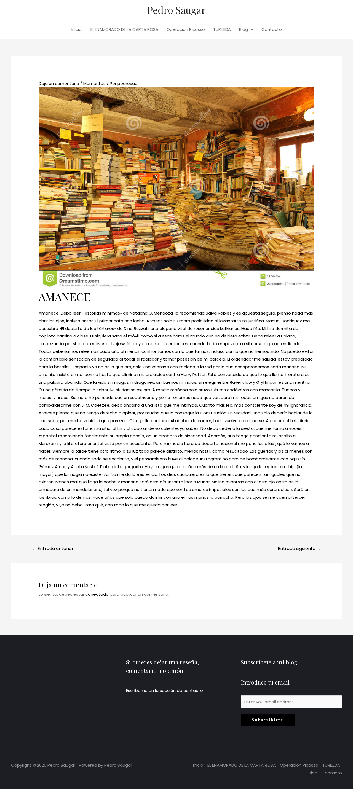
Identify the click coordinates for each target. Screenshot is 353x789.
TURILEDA (222, 29)
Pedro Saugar (176, 9)
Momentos (94, 83)
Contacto (271, 29)
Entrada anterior (53, 548)
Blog (243, 29)
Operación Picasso (186, 29)
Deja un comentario (59, 83)
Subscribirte (268, 720)
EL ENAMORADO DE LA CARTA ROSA (124, 29)
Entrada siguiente (299, 548)
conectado (97, 594)
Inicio (76, 29)
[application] (250, 29)
